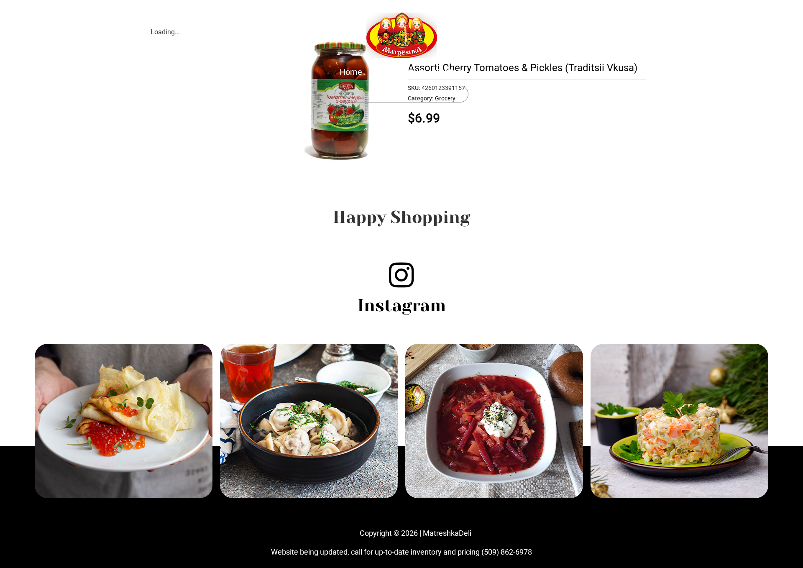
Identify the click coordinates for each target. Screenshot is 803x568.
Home (351, 72)
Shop (382, 72)
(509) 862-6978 (506, 552)
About (413, 72)
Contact (449, 72)
